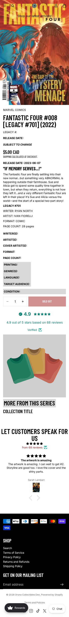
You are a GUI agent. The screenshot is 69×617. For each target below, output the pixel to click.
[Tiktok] (38, 611)
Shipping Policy (12, 566)
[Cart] (64, 6)
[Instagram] (31, 611)
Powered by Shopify (52, 594)
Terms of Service (13, 552)
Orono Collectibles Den (27, 594)
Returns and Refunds (16, 561)
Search (7, 548)
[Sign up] (62, 585)
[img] (34, 444)
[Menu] (4, 5)
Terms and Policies (34, 602)
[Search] (12, 6)
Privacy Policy (12, 557)
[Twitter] (44, 611)
